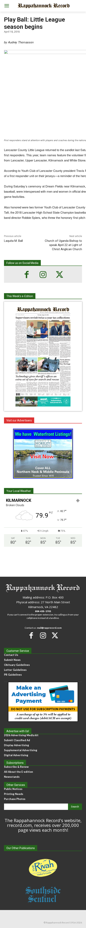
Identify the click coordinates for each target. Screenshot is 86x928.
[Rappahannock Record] (43, 6)
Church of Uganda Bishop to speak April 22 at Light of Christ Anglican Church (63, 245)
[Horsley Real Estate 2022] (43, 454)
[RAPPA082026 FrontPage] (43, 408)
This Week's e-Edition (19, 296)
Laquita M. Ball (13, 241)
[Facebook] (26, 274)
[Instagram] (43, 274)
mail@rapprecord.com (49, 627)
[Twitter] (59, 274)
